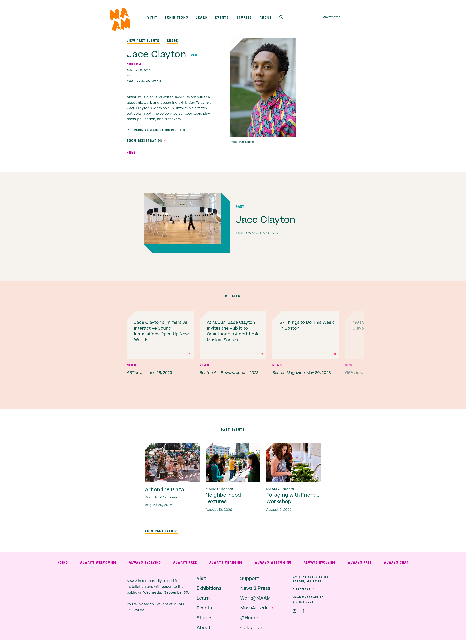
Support (249, 578)
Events (222, 17)
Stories (244, 17)
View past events (143, 40)
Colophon (251, 628)
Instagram (294, 611)
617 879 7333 (303, 601)
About (266, 17)
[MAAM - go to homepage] (120, 20)
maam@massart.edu (309, 597)
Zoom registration (145, 140)
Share (172, 40)
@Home (249, 618)
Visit (152, 17)
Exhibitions (177, 17)
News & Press (255, 588)
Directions (302, 589)
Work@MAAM (255, 598)
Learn (202, 17)
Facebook (303, 611)
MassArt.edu (254, 608)
